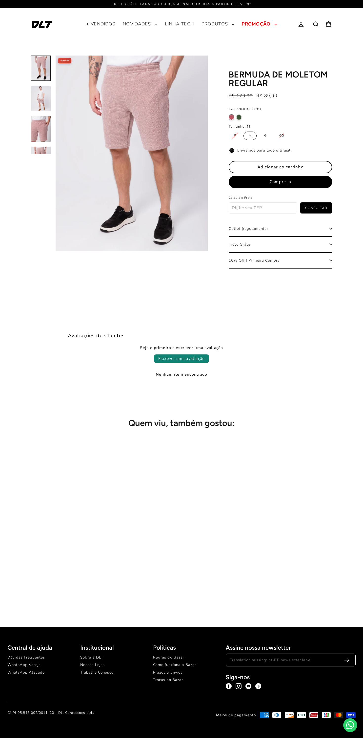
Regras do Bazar (168, 657)
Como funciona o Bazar (174, 664)
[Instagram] (239, 686)
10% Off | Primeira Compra (254, 260)
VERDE (239, 117)
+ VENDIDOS (100, 24)
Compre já (280, 182)
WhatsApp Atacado (26, 672)
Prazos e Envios (168, 672)
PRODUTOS (215, 24)
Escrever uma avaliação (181, 358)
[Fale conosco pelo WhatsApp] (350, 725)
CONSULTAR (316, 208)
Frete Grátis (240, 244)
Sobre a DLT (91, 657)
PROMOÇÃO (257, 24)
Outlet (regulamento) (248, 228)
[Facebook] (229, 686)
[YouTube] (248, 686)
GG (281, 135)
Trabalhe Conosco (97, 672)
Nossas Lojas (92, 664)
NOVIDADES (137, 24)
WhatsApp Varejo (24, 664)
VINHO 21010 (231, 117)
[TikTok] (258, 686)
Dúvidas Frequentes (26, 657)
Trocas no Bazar (168, 679)
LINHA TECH (179, 24)
